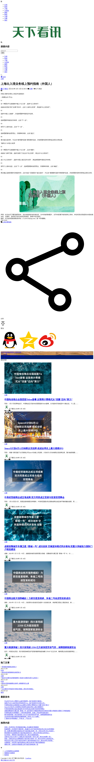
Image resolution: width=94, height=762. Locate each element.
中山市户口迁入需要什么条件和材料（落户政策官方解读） (23, 701)
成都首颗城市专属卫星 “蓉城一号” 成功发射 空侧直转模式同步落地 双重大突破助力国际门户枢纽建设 (37, 711)
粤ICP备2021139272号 (8, 760)
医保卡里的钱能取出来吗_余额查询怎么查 (15, 683)
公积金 (6, 10)
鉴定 (5, 20)
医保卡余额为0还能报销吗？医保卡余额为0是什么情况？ (20, 678)
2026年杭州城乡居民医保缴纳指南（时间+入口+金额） (22, 716)
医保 (5, 6)
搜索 (2, 53)
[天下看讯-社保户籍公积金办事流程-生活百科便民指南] (37, 40)
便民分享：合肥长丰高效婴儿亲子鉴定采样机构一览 (21, 744)
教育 (5, 14)
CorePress (28, 758)
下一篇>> (4, 358)
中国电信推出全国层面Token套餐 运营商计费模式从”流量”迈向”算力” (38, 399)
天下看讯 (5, 89)
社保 (5, 5)
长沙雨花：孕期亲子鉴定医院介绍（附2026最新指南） (22, 735)
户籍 (5, 8)
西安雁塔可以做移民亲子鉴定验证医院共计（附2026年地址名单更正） (27, 733)
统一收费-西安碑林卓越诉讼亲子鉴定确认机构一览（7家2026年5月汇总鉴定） (29, 731)
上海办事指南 (7, 222)
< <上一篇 (4, 354)
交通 (5, 16)
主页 (4, 77)
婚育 (5, 12)
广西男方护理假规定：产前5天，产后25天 (18, 718)
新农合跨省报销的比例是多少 (11, 672)
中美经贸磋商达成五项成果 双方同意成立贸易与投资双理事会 (34, 497)
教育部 (6, 755)
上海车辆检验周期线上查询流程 (11, 352)
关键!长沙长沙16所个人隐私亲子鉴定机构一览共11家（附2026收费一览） (28, 736)
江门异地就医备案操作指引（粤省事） (13, 356)
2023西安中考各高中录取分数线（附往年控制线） (18, 689)
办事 (5, 18)
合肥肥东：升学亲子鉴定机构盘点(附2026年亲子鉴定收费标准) (24, 742)
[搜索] (47, 75)
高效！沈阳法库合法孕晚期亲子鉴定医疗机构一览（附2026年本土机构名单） (29, 738)
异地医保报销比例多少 (9, 667)
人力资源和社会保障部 (11, 751)
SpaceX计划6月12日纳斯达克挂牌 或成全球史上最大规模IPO (33, 448)
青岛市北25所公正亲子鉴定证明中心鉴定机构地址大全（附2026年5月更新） (29, 740)
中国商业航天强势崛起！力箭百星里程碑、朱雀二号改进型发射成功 (37, 598)
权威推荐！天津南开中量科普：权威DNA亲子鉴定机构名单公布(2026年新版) (29, 729)
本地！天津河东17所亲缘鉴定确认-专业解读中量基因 (21, 727)
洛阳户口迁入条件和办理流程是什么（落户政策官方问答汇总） (25, 703)
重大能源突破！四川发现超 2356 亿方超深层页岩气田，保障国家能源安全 (40, 647)
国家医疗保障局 (9, 753)
